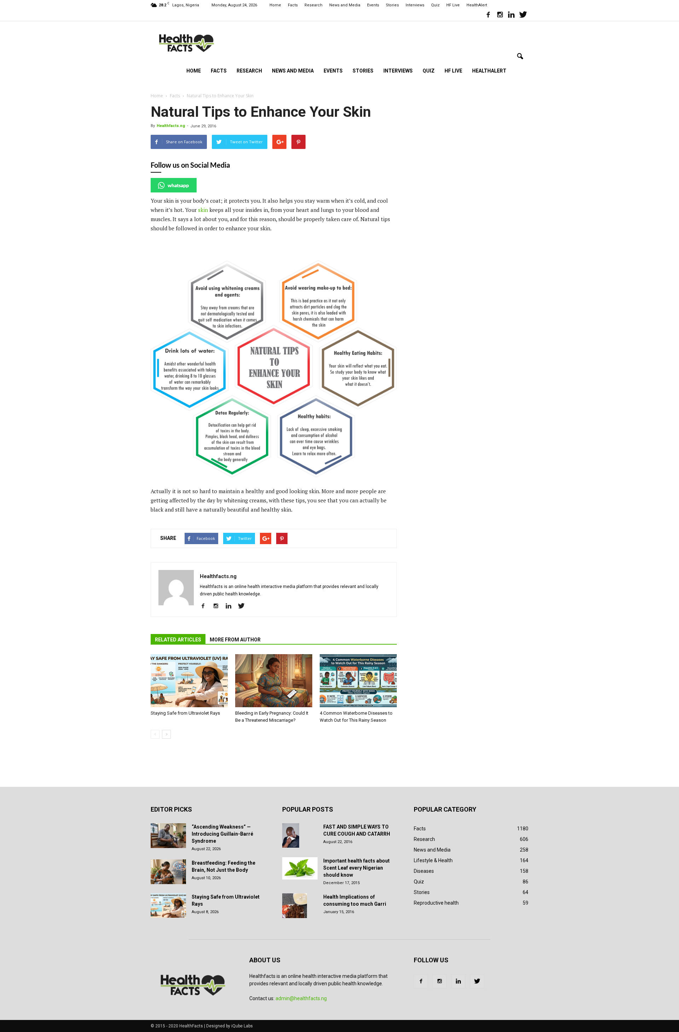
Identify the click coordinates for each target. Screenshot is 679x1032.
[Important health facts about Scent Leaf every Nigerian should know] (300, 868)
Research (313, 5)
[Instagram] (499, 15)
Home (275, 5)
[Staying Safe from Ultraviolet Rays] (189, 680)
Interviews (415, 5)
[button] (519, 56)
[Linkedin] (511, 15)
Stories (392, 5)
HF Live (453, 5)
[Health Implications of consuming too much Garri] (294, 905)
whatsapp (178, 185)
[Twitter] (523, 15)
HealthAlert (476, 5)
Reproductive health (436, 903)
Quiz (435, 5)
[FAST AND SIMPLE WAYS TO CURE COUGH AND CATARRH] (290, 835)
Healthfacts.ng (171, 125)
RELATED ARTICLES (178, 639)
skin (203, 209)
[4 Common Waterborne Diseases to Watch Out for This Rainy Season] (358, 680)
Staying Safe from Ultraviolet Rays (185, 713)
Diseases (424, 871)
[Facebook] (488, 15)
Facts (293, 5)
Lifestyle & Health (433, 860)
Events (373, 5)
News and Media (344, 5)
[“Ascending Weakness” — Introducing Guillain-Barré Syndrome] (168, 835)
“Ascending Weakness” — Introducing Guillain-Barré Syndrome (222, 834)
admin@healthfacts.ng (301, 998)
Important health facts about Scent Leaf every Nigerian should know (356, 868)
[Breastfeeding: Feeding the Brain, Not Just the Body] (168, 871)
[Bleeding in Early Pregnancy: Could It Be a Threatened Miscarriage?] (273, 680)
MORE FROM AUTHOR (235, 639)
